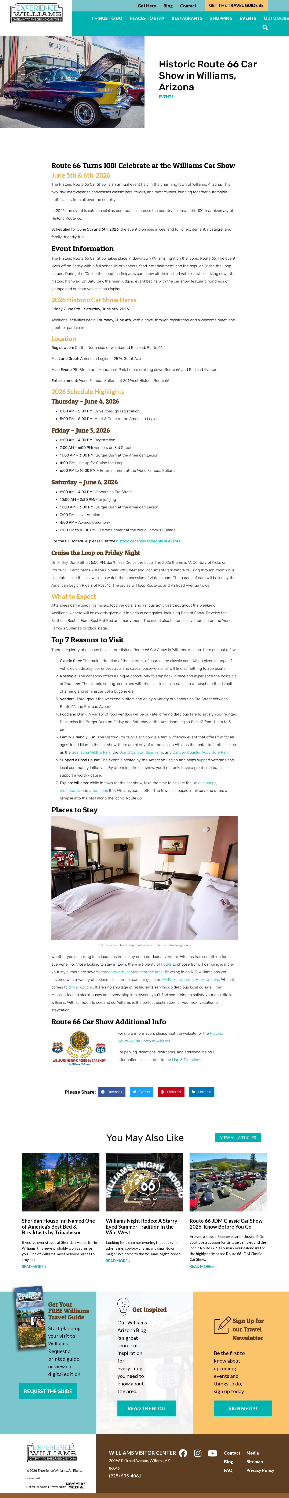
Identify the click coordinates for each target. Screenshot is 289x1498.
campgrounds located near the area (132, 972)
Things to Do (106, 18)
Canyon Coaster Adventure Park (200, 752)
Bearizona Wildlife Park (91, 752)
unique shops (204, 783)
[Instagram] (198, 1453)
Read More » (34, 1266)
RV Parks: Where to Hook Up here (190, 979)
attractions (98, 790)
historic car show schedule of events (148, 541)
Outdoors (276, 18)
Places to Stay (147, 18)
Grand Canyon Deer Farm (141, 752)
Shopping (221, 18)
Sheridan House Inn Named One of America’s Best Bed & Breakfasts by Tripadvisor (58, 1226)
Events (248, 18)
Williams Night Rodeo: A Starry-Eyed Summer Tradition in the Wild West (142, 1226)
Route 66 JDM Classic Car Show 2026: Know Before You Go (226, 1224)
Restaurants (187, 18)
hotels (166, 964)
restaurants (70, 790)
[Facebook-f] (183, 1453)
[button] (111, 1092)
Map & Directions (186, 1059)
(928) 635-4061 (125, 1476)
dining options (81, 987)
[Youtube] (212, 1453)
